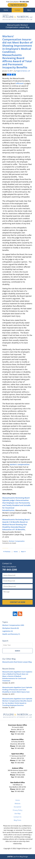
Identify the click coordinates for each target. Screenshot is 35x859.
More (29, 10)
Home (6, 10)
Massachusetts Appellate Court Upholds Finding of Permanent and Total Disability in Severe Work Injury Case (17, 689)
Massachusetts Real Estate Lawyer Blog (17, 662)
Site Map (17, 813)
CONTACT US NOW (17, 602)
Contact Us (17, 817)
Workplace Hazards (10, 628)
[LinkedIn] (15, 614)
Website (17, 803)
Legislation (7, 631)
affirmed (19, 83)
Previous (6, 551)
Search (17, 651)
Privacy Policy (17, 810)
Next (23, 551)
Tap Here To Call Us (17, 5)
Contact (17, 10)
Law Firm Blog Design (17, 857)
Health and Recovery (11, 634)
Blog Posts (17, 820)
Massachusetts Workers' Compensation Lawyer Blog (17, 17)
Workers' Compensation (17, 541)
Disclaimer (17, 807)
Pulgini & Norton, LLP (24, 848)
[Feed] (20, 614)
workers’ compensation (19, 464)
